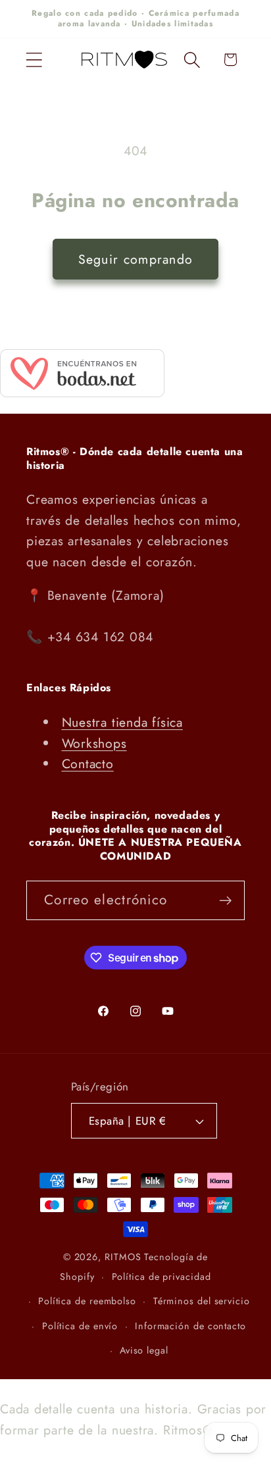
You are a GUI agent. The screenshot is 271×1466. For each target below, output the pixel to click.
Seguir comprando (135, 259)
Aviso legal (144, 1350)
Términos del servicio (201, 1300)
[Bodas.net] (82, 392)
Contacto (88, 763)
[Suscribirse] (225, 901)
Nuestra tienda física (122, 722)
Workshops (94, 743)
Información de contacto (190, 1325)
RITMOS (124, 1256)
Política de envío (80, 1325)
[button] (34, 59)
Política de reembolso (87, 1300)
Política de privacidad (161, 1276)
